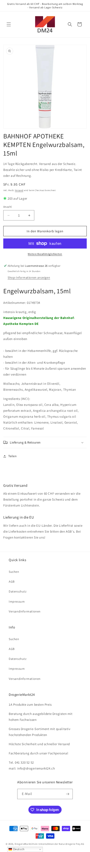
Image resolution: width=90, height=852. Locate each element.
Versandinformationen (25, 611)
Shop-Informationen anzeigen (29, 277)
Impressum (17, 601)
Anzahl (7, 207)
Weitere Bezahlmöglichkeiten (45, 254)
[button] (9, 24)
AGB (12, 582)
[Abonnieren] (68, 794)
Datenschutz (18, 591)
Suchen (14, 572)
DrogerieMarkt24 (24, 843)
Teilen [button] (12, 456)
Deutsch (18, 849)
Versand (19, 190)
